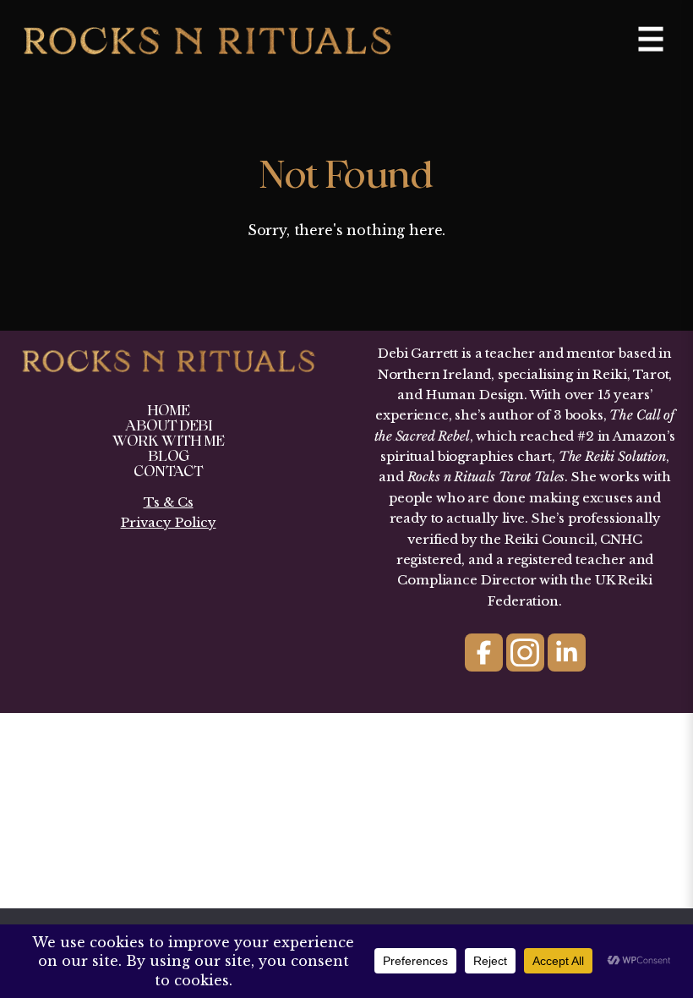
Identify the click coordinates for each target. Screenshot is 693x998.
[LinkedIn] (567, 652)
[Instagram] (525, 652)
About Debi (168, 426)
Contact (168, 471)
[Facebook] (484, 652)
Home (168, 411)
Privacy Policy (168, 522)
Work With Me (168, 441)
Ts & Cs (169, 502)
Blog (168, 456)
